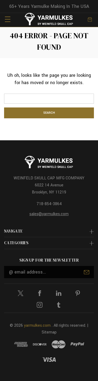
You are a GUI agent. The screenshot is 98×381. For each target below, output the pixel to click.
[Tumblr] (59, 305)
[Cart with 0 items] (90, 19)
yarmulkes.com (37, 325)
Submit (86, 272)
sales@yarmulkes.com (49, 214)
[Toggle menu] (7, 19)
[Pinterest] (78, 293)
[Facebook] (39, 293)
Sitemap (49, 332)
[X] (20, 293)
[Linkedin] (59, 293)
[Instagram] (39, 305)
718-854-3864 (49, 204)
